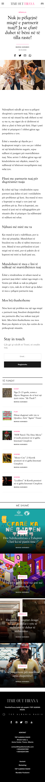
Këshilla (22, 12)
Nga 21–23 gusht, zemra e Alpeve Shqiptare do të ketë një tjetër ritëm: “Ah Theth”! (28, 395)
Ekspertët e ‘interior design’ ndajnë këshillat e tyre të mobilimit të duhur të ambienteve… (22, 625)
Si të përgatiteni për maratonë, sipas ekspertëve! (22, 674)
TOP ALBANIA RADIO (22, 769)
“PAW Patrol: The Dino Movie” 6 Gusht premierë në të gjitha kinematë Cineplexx (28, 438)
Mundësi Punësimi (23, 773)
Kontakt (22, 762)
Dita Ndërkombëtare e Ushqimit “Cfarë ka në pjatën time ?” (22, 540)
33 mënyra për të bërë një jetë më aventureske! (22, 584)
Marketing (22, 765)
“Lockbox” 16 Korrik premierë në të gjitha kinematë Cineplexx (28, 482)
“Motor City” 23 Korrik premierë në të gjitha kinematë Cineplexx (27, 461)
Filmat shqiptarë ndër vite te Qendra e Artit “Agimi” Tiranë (27, 417)
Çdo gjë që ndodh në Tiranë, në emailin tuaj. (22, 346)
